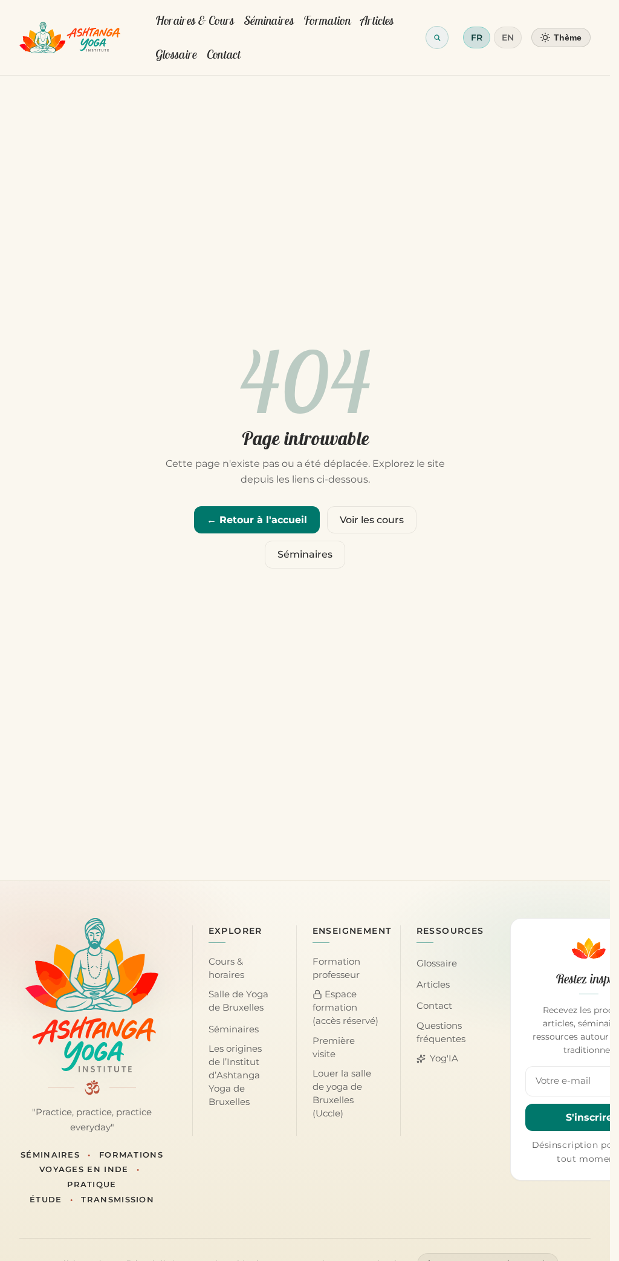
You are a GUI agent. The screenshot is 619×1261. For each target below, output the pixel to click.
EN (508, 37)
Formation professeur (336, 968)
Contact (224, 54)
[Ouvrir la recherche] (437, 37)
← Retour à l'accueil (257, 520)
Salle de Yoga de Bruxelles (238, 1001)
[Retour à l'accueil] (69, 37)
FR (476, 37)
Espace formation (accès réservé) (345, 1007)
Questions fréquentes (440, 1032)
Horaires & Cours (195, 20)
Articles (377, 20)
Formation (327, 20)
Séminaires (269, 20)
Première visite (334, 1047)
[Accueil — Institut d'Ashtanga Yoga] (91, 995)
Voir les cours (372, 520)
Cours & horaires (226, 968)
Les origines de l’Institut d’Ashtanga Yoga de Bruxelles (235, 1075)
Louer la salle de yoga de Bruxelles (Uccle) (342, 1093)
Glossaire (176, 54)
